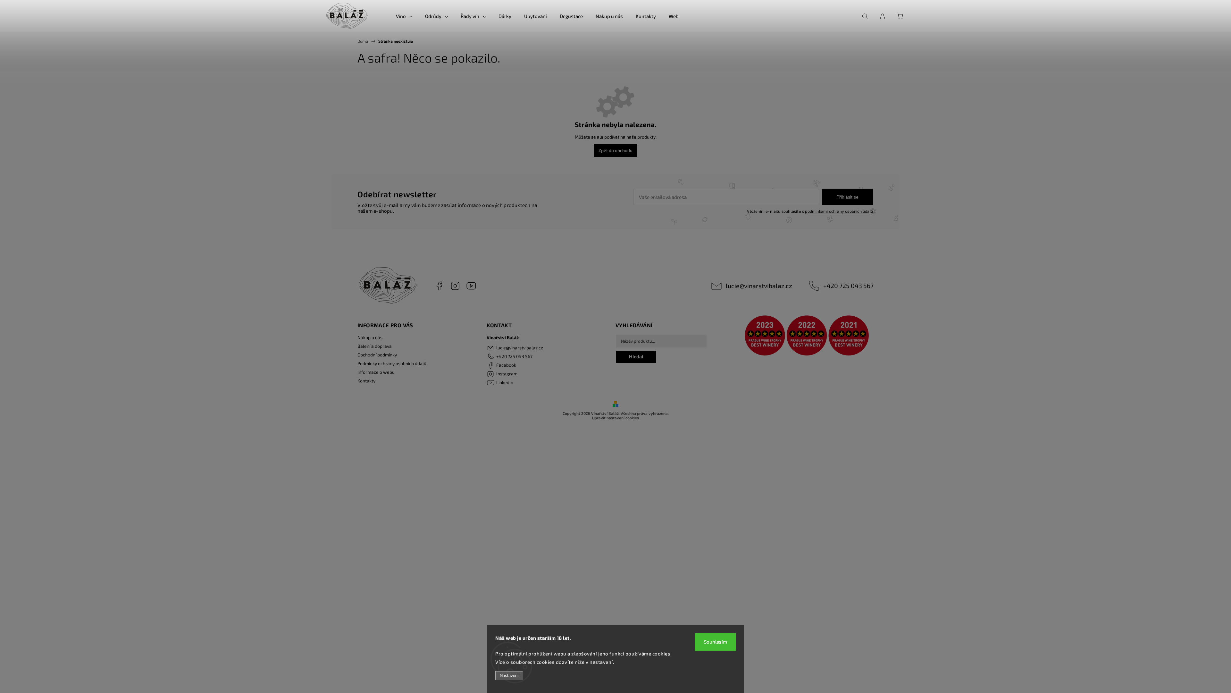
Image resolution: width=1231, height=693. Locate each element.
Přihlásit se (847, 197)
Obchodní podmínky (377, 354)
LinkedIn (471, 286)
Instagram (455, 286)
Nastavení (509, 675)
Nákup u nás (369, 337)
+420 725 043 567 (848, 285)
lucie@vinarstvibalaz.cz (759, 285)
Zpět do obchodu (615, 150)
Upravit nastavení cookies (615, 417)
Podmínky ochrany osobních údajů (391, 363)
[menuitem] (404, 16)
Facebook (439, 286)
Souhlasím (715, 642)
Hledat (636, 356)
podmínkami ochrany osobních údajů (839, 211)
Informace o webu (376, 372)
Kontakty (366, 380)
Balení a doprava (374, 346)
